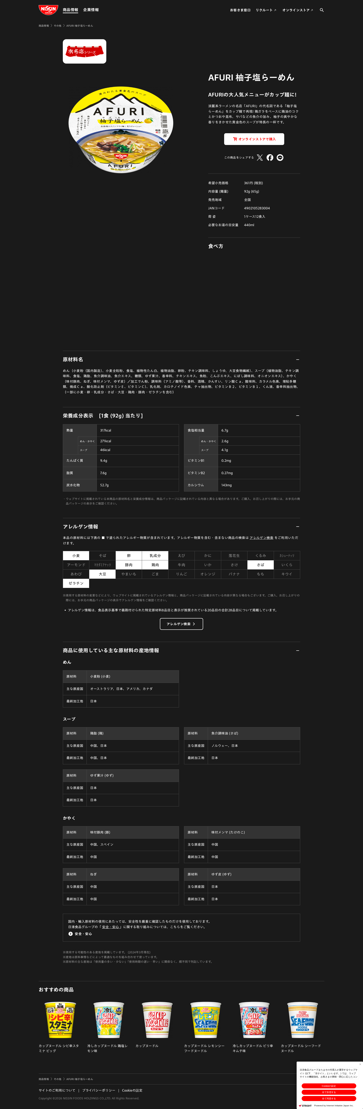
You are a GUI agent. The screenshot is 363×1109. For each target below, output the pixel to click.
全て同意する (329, 1098)
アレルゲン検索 (261, 537)
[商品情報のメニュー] (79, 10)
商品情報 (70, 10)
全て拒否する (329, 1092)
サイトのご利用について (57, 1090)
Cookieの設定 (329, 1086)
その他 (58, 25)
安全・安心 (111, 927)
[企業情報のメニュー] (100, 10)
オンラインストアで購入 (257, 139)
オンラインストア (296, 10)
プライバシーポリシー (98, 1090)
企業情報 (91, 10)
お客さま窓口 (240, 10)
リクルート (264, 10)
